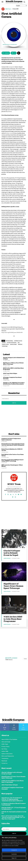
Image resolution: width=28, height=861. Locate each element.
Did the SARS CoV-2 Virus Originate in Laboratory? (13, 808)
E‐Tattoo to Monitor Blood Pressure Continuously (13, 804)
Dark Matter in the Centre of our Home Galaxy (12, 455)
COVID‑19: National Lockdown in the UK (13, 812)
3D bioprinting (9, 340)
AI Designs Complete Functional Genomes (12, 378)
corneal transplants (11, 342)
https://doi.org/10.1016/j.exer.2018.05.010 (11, 332)
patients (9, 111)
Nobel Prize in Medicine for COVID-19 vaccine (11, 449)
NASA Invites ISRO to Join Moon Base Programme (13, 368)
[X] (13, 494)
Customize (14, 854)
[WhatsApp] (15, 494)
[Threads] (15, 496)
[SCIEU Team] (3, 9)
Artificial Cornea (18, 340)
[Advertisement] (14, 417)
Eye (18, 342)
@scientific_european (11, 658)
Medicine (20, 344)
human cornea (9, 133)
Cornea (3, 342)
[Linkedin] (10, 494)
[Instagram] (8, 494)
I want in (14, 403)
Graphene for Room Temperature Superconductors (11, 439)
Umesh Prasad (7, 558)
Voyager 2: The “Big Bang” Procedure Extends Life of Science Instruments (13, 383)
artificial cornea (15, 165)
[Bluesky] (21, 494)
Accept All (14, 850)
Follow (25, 658)
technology (4, 346)
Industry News (13, 344)
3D (17, 178)
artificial (19, 224)
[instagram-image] (7, 669)
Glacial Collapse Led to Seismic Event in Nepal (14, 358)
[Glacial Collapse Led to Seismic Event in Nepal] (14, 538)
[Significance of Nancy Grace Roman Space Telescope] (14, 571)
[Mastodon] (12, 496)
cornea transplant (6, 95)
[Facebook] (5, 494)
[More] (18, 53)
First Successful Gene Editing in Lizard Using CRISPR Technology (12, 460)
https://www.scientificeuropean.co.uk (14, 486)
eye (19, 86)
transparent (12, 67)
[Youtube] (18, 494)
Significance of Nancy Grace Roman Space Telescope (13, 363)
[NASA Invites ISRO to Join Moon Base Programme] (14, 604)
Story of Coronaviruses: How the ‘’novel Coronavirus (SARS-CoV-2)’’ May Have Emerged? (13, 817)
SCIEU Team (8, 9)
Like (5, 723)
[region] (14, 848)
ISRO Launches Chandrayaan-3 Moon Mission (12, 465)
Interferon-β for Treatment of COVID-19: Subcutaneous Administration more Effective (12, 799)
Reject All (14, 858)
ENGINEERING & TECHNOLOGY (10, 44)
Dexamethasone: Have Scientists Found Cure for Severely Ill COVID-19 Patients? (12, 444)
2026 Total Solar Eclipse (10, 373)
